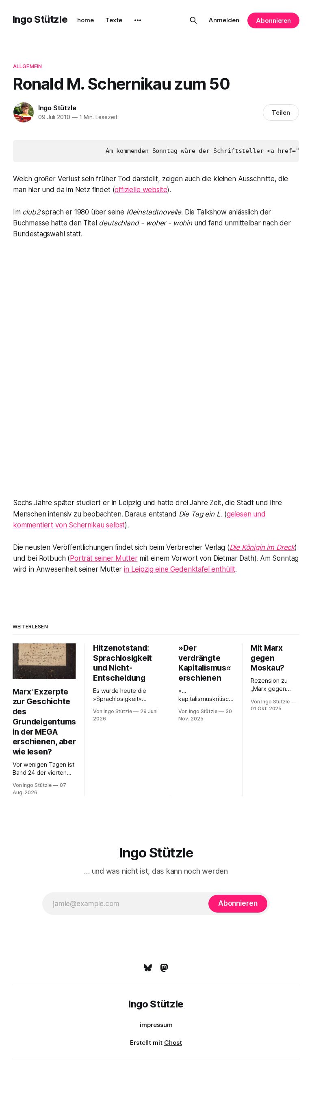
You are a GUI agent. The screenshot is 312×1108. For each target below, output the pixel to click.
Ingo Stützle (40, 19)
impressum (156, 1025)
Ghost (173, 1042)
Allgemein (27, 66)
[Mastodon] (164, 968)
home (85, 20)
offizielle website (141, 190)
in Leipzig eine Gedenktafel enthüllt (179, 569)
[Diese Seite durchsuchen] (193, 20)
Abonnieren (273, 20)
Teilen (281, 112)
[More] (137, 20)
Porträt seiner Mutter (103, 558)
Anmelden (224, 20)
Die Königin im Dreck (262, 547)
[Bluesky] (148, 968)
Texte (113, 20)
